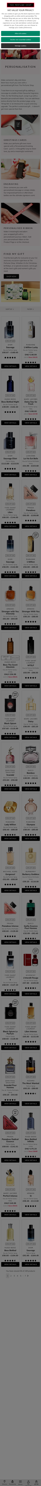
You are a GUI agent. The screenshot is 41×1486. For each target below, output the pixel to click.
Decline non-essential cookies (20, 40)
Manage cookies (20, 46)
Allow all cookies (20, 33)
